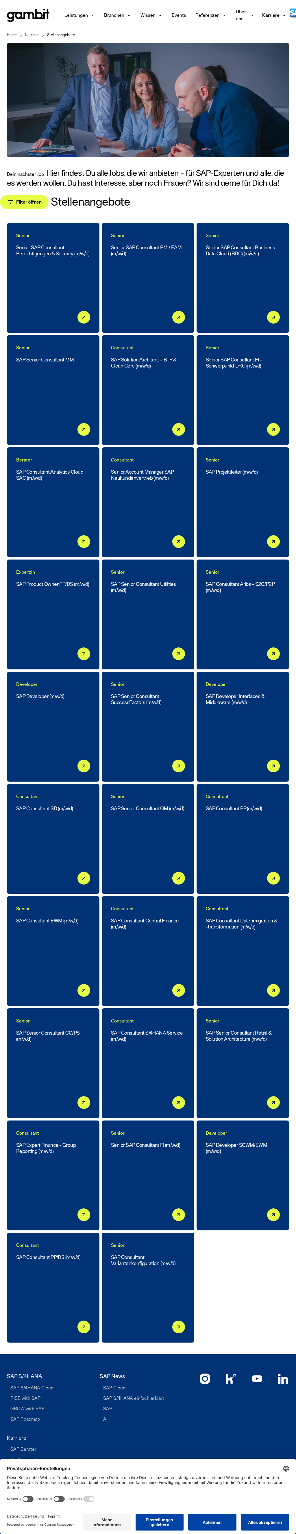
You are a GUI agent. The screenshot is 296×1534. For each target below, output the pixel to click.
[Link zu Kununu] (231, 1379)
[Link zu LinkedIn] (283, 1379)
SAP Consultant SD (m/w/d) (44, 808)
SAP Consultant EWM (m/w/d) (47, 921)
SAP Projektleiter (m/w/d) (232, 472)
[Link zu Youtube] (257, 1379)
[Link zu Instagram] (205, 1379)
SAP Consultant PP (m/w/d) (234, 808)
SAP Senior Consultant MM (45, 360)
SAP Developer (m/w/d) (40, 696)
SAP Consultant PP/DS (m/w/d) (48, 1257)
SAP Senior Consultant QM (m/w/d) (147, 808)
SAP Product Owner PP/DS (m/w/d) (52, 584)
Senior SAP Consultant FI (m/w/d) (145, 1145)
